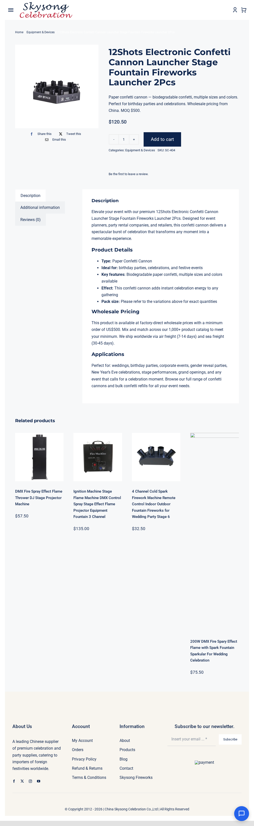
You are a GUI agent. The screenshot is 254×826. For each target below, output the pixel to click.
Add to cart (162, 139)
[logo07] (46, 3)
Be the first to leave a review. (128, 174)
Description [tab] (30, 195)
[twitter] (22, 781)
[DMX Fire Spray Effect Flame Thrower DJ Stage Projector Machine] (39, 457)
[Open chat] (241, 813)
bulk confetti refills (131, 385)
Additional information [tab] (40, 207)
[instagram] (30, 781)
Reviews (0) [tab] (30, 219)
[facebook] (14, 781)
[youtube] (38, 781)
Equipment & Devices (140, 150)
